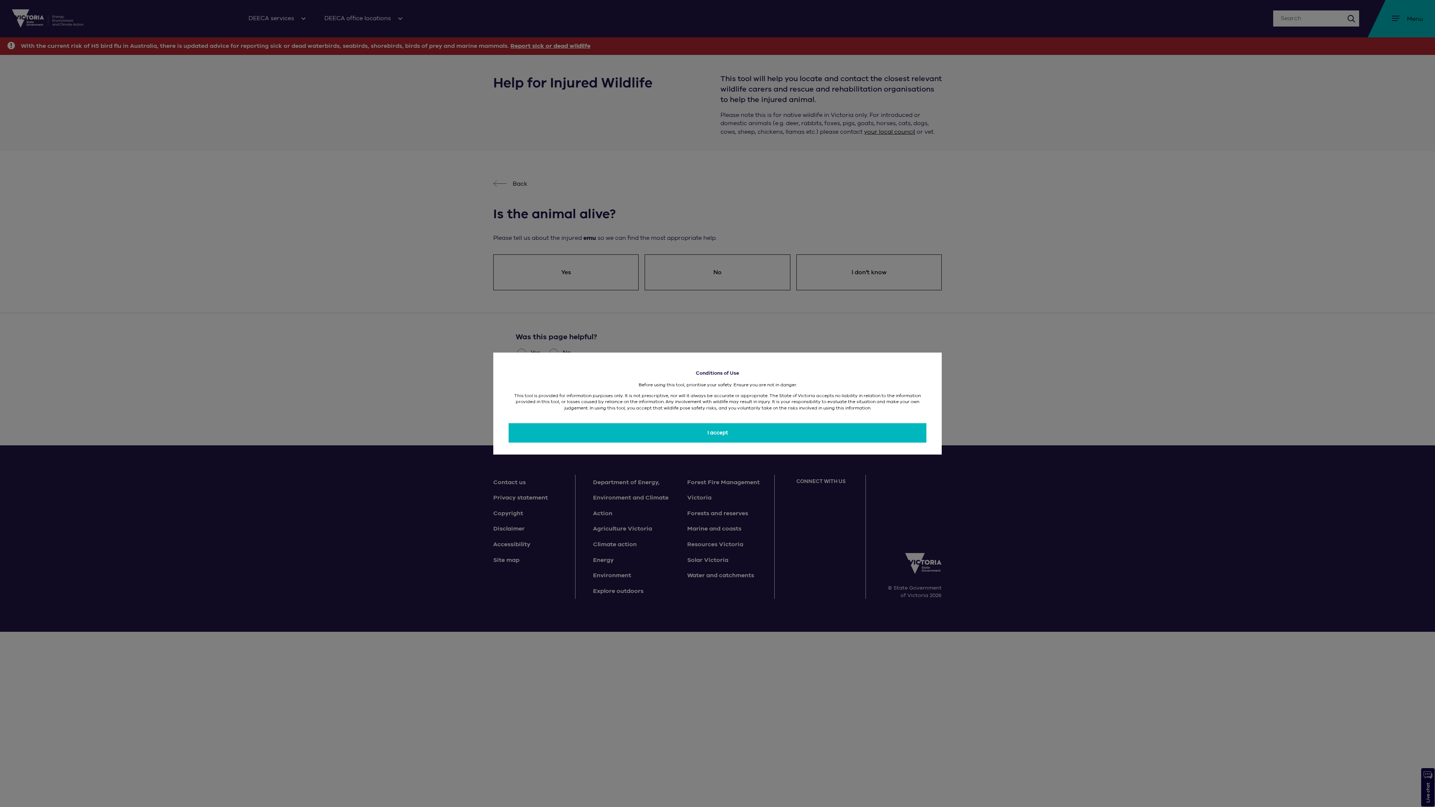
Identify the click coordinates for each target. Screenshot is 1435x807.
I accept (717, 432)
